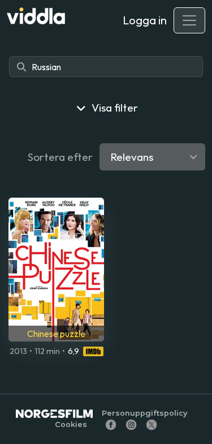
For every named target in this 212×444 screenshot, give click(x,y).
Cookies (71, 424)
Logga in (145, 20)
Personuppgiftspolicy (144, 413)
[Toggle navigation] (189, 20)
